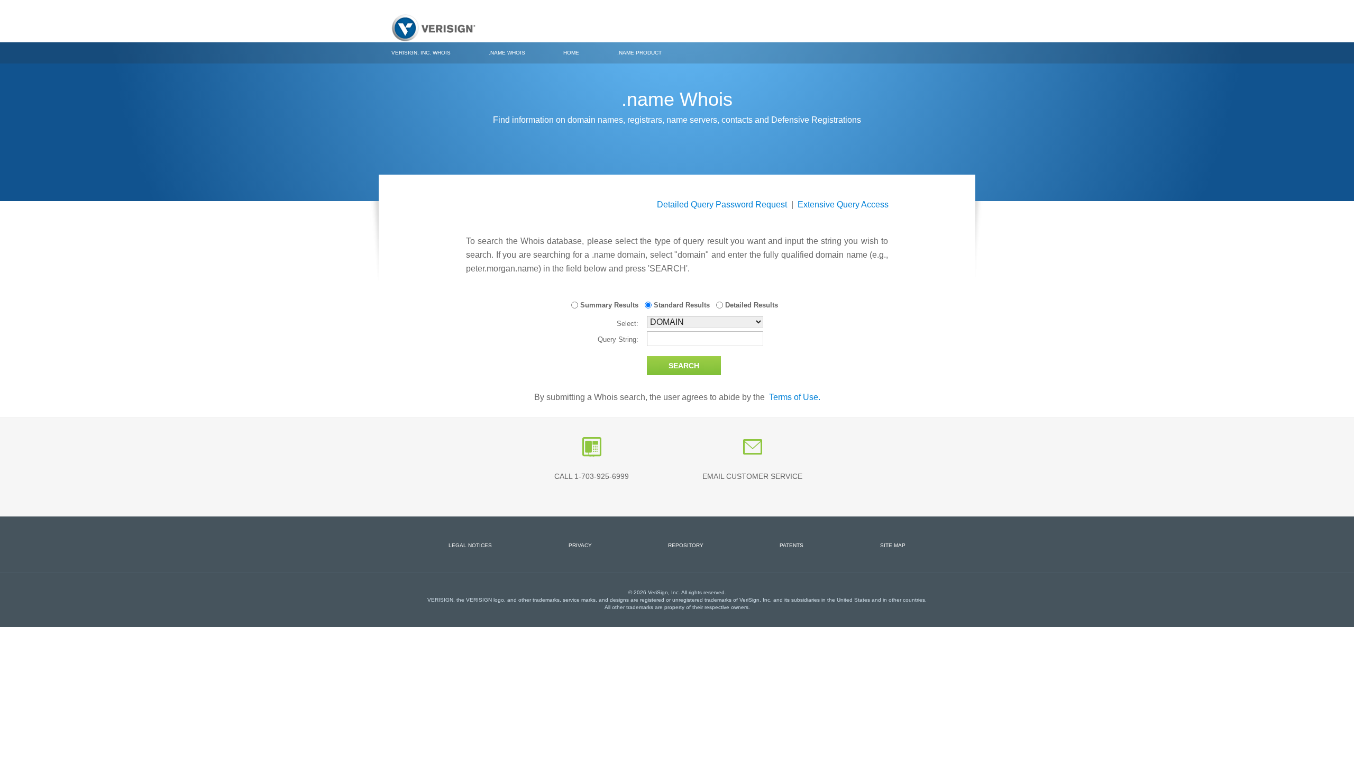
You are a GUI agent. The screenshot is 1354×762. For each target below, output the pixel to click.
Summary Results (608, 305)
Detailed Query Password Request (722, 204)
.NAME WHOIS (507, 53)
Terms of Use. (794, 397)
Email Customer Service (752, 476)
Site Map (892, 545)
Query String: (618, 339)
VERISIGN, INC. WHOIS (421, 53)
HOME (571, 53)
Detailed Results (750, 305)
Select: (627, 324)
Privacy (580, 545)
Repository (685, 545)
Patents (791, 545)
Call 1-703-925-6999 (591, 476)
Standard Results (681, 305)
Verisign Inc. (433, 27)
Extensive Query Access (843, 204)
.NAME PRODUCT (639, 53)
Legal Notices (470, 545)
